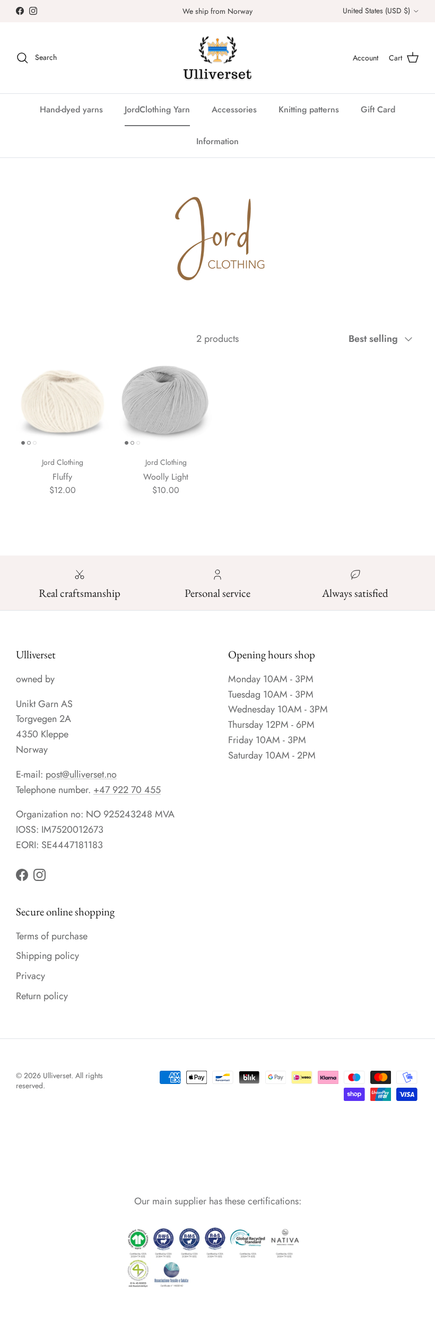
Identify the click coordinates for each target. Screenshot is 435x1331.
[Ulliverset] (217, 58)
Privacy (30, 976)
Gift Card (378, 109)
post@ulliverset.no (81, 774)
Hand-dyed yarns (71, 109)
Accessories (234, 109)
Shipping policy (47, 956)
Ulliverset (57, 1075)
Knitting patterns (309, 109)
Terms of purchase (52, 936)
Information (217, 141)
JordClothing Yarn (157, 109)
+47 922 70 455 (127, 790)
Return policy (42, 996)
